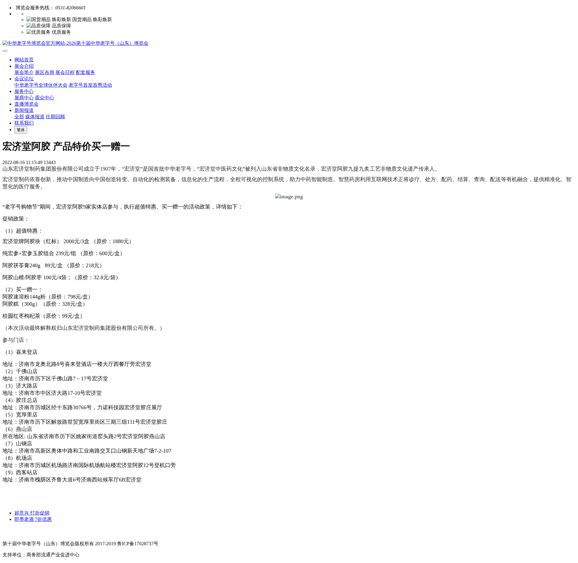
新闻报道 (24, 110)
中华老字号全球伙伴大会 (40, 85)
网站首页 (24, 59)
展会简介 (24, 72)
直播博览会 (26, 104)
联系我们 (24, 122)
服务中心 (24, 91)
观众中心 (44, 97)
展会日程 (65, 72)
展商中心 (24, 97)
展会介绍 (24, 66)
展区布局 (44, 72)
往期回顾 (55, 116)
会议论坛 (24, 78)
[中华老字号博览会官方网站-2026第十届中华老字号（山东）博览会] (289, 43)
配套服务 (85, 72)
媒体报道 (35, 116)
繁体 (21, 130)
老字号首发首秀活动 (90, 85)
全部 (19, 116)
